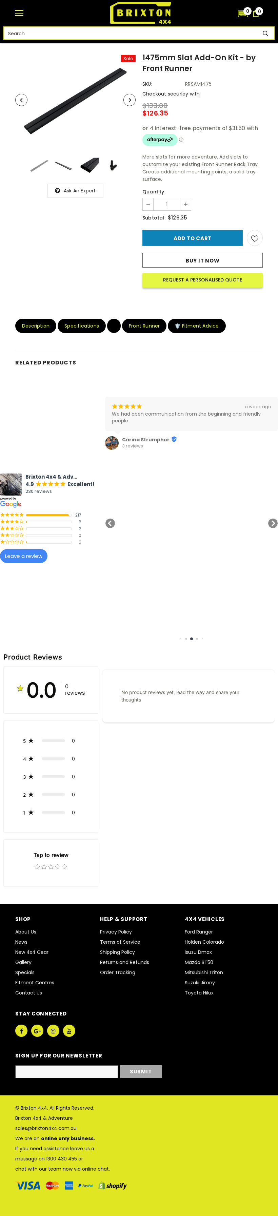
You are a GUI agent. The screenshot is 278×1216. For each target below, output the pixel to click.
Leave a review (23, 556)
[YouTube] (69, 1031)
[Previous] (21, 100)
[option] (75, 100)
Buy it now (203, 260)
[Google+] (37, 1031)
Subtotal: (153, 217)
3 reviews (52, 446)
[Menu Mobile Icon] (19, 13)
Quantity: (153, 191)
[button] (243, 13)
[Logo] (140, 13)
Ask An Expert (80, 190)
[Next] (129, 100)
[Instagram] (53, 1031)
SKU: (147, 84)
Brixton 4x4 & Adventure (44, 1118)
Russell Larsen (240, 439)
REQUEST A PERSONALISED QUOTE (202, 279)
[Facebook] (21, 1031)
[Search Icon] (229, 13)
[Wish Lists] (255, 238)
